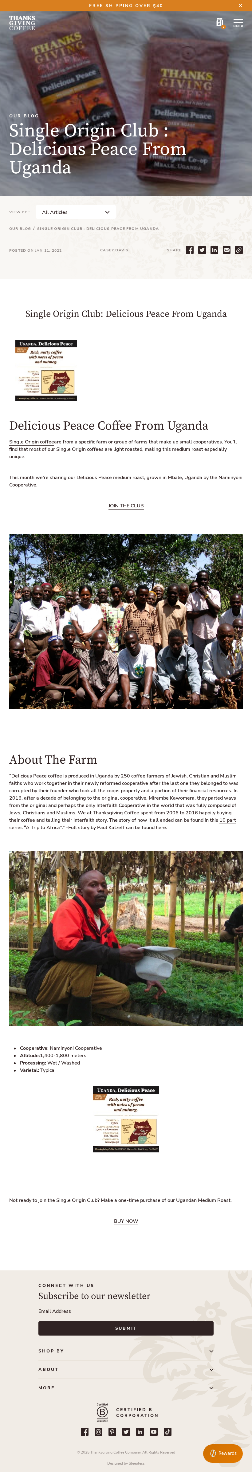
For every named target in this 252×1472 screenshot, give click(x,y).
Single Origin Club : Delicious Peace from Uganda (98, 228)
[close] (240, 5)
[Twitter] (126, 1432)
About (48, 1369)
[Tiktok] (167, 1432)
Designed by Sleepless (126, 1463)
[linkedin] (140, 1432)
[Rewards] (223, 1453)
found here (154, 827)
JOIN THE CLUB (126, 505)
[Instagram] (98, 1432)
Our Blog (20, 228)
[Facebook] (85, 1432)
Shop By (51, 1351)
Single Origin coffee (31, 442)
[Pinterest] (112, 1432)
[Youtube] (154, 1432)
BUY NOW (126, 1221)
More (46, 1388)
